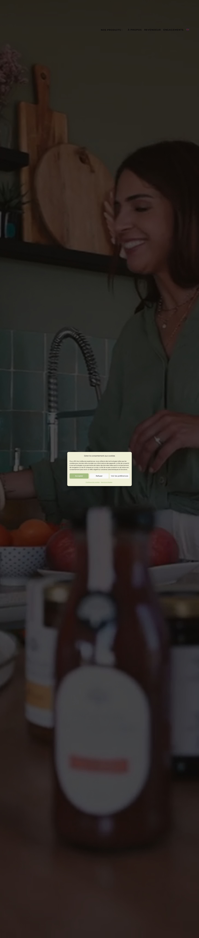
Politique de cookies (93, 482)
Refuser (99, 476)
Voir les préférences (119, 476)
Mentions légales (106, 482)
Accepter (79, 476)
